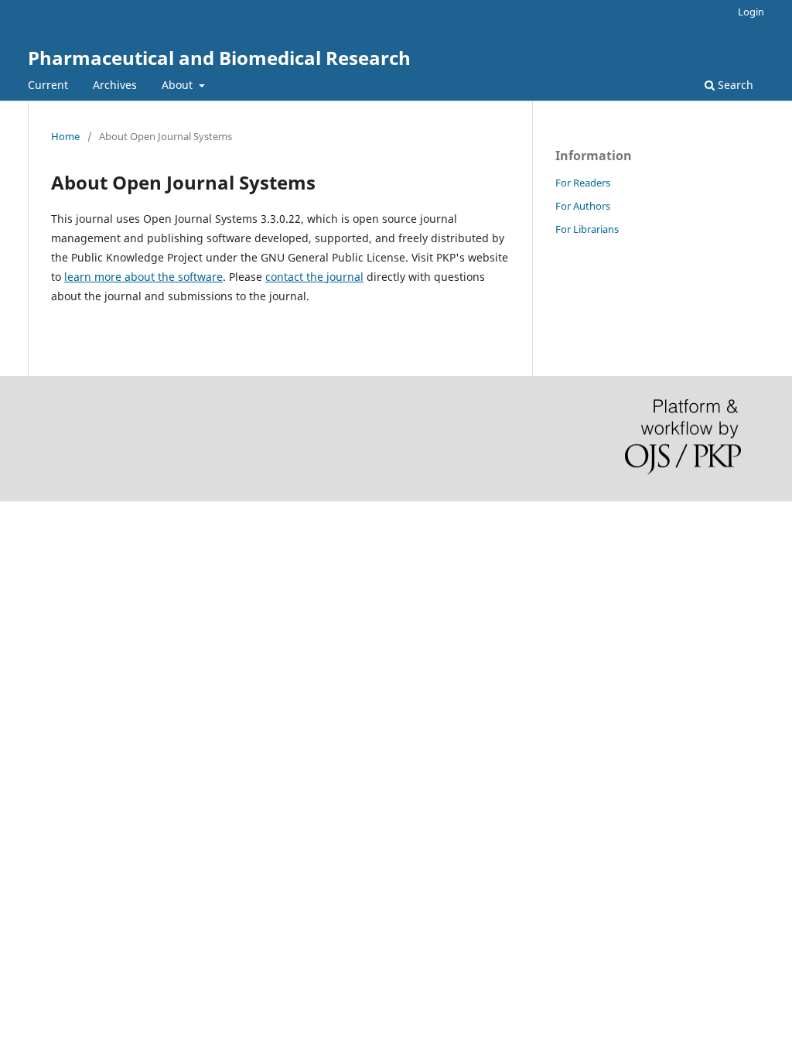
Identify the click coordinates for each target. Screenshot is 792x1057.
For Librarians (587, 229)
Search (734, 84)
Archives (115, 84)
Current (48, 84)
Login (751, 12)
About (179, 84)
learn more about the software (143, 276)
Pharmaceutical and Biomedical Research (219, 57)
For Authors (582, 206)
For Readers (582, 183)
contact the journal (314, 276)
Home (65, 136)
